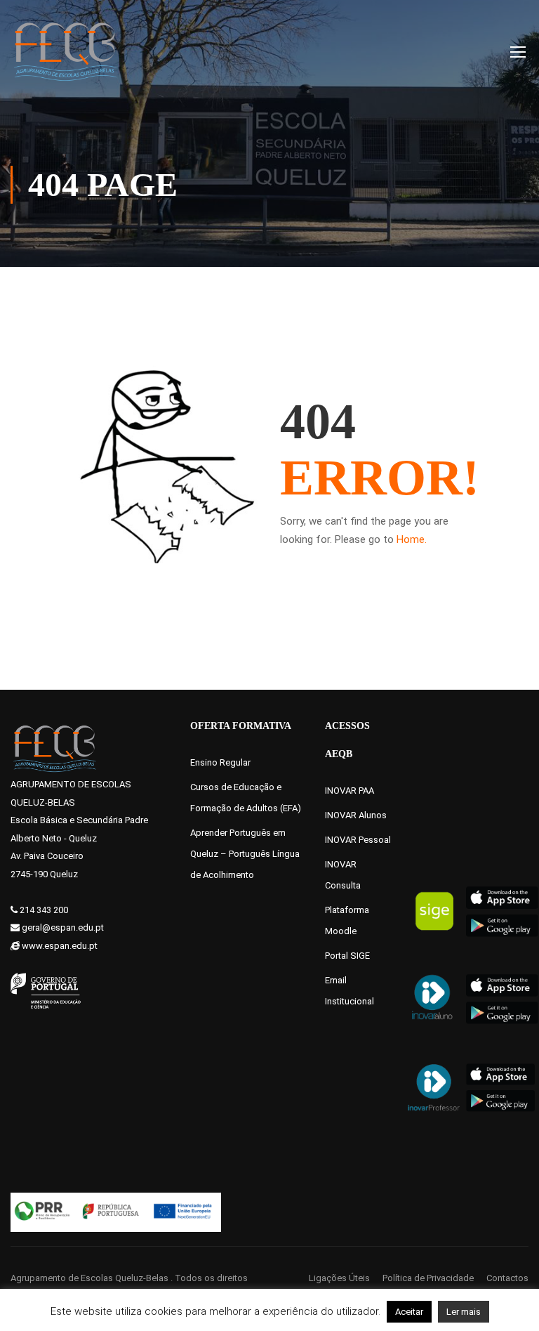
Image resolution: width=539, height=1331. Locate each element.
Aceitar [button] (409, 1311)
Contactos (507, 1278)
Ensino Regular (220, 762)
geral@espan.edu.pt (63, 927)
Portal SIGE (347, 955)
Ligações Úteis (339, 1278)
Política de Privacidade (428, 1278)
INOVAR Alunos (356, 815)
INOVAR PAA (349, 790)
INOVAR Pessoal (358, 839)
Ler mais (463, 1311)
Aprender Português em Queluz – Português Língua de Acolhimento (245, 853)
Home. (412, 539)
